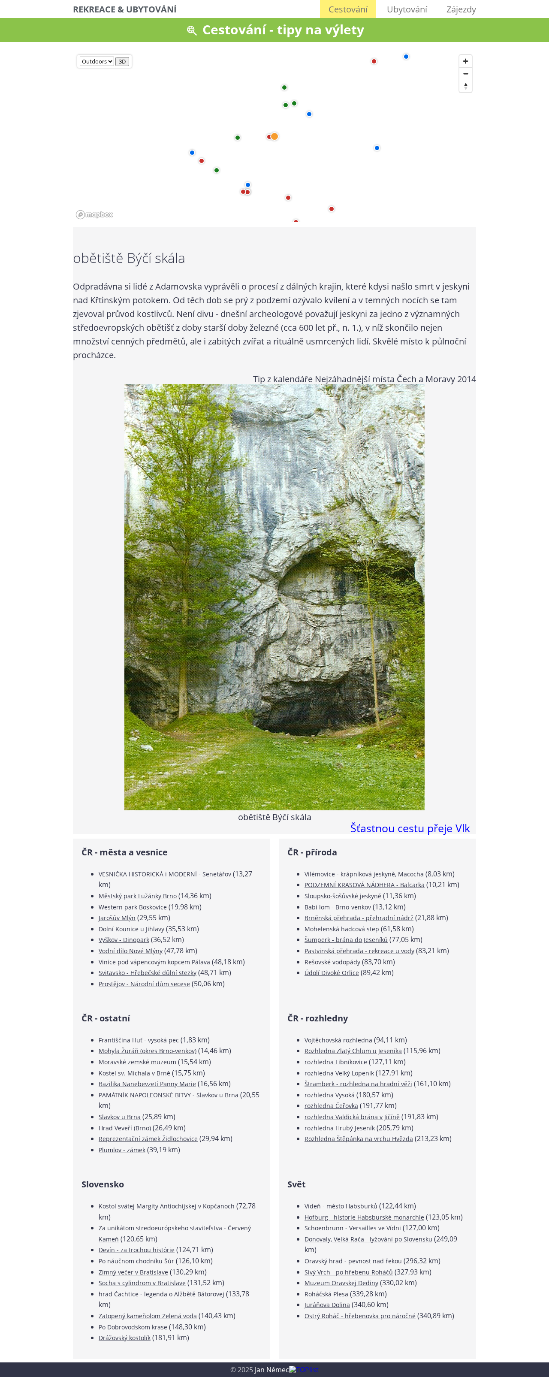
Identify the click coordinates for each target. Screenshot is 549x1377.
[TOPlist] (304, 1369)
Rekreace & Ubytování (125, 9)
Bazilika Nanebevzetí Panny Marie (147, 1084)
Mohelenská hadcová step (342, 929)
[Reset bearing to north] (465, 86)
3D (122, 61)
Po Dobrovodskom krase (133, 1327)
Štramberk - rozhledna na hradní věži (358, 1084)
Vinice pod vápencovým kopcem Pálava (154, 962)
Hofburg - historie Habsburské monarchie (364, 1217)
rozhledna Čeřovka (331, 1106)
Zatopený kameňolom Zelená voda (148, 1316)
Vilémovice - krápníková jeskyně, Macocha (364, 874)
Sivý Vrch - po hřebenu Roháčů (349, 1272)
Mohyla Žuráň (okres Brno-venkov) (147, 1051)
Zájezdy (461, 9)
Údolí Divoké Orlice (332, 973)
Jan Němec (272, 1369)
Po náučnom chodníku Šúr (136, 1261)
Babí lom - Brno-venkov (338, 907)
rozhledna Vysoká (330, 1095)
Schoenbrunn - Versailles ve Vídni (353, 1228)
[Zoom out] (465, 73)
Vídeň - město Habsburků (341, 1206)
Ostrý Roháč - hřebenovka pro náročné (360, 1316)
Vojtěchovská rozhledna (338, 1040)
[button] (309, 114)
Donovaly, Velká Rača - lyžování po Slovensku (368, 1239)
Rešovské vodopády (332, 962)
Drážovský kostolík (125, 1338)
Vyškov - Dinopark (124, 940)
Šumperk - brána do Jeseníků (346, 940)
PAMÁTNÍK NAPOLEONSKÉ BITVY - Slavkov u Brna (168, 1095)
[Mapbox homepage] (94, 215)
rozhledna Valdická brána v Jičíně (352, 1117)
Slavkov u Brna (120, 1117)
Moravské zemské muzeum (137, 1062)
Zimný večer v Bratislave (133, 1272)
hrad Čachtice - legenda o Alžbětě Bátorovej (161, 1294)
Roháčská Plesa (326, 1294)
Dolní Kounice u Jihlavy (131, 929)
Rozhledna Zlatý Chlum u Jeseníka (353, 1051)
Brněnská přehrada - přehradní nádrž (359, 918)
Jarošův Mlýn (117, 918)
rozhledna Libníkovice (336, 1062)
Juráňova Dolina (327, 1305)
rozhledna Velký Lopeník (339, 1073)
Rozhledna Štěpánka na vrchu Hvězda (359, 1139)
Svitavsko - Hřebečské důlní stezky (147, 973)
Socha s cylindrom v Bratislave (142, 1283)
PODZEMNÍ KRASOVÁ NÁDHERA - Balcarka (365, 885)
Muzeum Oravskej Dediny (341, 1283)
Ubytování (407, 9)
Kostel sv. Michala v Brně (134, 1073)
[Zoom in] (465, 61)
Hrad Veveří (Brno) (125, 1128)
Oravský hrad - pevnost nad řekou (353, 1261)
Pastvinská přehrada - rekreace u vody (359, 951)
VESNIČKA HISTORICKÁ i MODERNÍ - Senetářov (165, 874)
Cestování (348, 9)
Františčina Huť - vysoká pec (139, 1040)
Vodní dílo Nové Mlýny (131, 951)
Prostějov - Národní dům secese (144, 984)
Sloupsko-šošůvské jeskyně (343, 896)
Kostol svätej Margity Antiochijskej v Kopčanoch (167, 1206)
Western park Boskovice (133, 907)
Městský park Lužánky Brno (138, 896)
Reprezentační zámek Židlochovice (148, 1139)
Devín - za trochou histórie (137, 1250)
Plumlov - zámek (122, 1150)
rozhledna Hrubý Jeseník (340, 1128)
